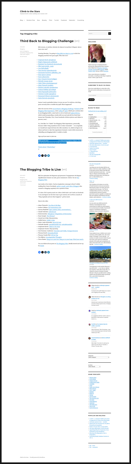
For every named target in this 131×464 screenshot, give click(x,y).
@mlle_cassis (49, 66)
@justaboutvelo (52, 70)
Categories (90, 355)
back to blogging (24, 51)
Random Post (31, 20)
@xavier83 (51, 98)
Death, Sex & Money (94, 387)
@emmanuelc (54, 96)
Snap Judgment (93, 401)
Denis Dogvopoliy (43, 91)
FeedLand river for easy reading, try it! (97, 111)
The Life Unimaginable (94, 154)
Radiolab (91, 392)
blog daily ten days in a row (65, 53)
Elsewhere (91, 153)
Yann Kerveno (42, 70)
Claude (42, 245)
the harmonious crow (54, 207)
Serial (90, 385)
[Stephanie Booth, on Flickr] (99, 53)
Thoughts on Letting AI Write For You (98, 263)
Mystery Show (92, 377)
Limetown (91, 403)
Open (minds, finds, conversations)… (60, 209)
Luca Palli (41, 68)
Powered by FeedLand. (97, 132)
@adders (50, 85)
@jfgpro (54, 79)
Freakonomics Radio (94, 382)
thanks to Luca (53, 140)
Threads (95, 69)
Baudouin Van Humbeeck (45, 64)
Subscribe (91, 99)
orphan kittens (75, 113)
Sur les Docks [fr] (93, 408)
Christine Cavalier (43, 94)
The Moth (91, 400)
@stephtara (52, 60)
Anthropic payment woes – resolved (98, 143)
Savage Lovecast (93, 380)
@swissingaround (51, 83)
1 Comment (23, 185)
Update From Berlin (94, 148)
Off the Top (54, 235)
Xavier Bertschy (43, 98)
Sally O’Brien (42, 83)
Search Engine (92, 149)
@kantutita (45, 77)
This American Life (94, 398)
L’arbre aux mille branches (95, 199)
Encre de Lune (57, 222)
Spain (66, 111)
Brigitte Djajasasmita (44, 62)
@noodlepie (52, 89)
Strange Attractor (72, 231)
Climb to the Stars (30, 11)
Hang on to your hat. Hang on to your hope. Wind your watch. (65, 239)
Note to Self (92, 406)
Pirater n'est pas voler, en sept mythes (98, 426)
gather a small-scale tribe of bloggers (68, 186)
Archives (90, 365)
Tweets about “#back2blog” (46, 147)
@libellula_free (56, 72)
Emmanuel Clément (44, 96)
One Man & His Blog (54, 205)
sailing (61, 111)
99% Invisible (92, 396)
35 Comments (23, 56)
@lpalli (46, 68)
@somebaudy (58, 64)
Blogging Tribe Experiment (46, 111)
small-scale (23, 182)
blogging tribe (29, 52)
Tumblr (56, 20)
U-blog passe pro (93, 151)
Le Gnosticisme (93, 146)
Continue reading (93, 178)
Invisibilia (91, 384)
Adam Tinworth (43, 85)
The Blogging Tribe (62, 243)
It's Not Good (92, 156)
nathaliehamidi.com (55, 224)
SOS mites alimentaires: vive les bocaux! (99, 145)
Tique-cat (91, 181)
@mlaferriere (54, 87)
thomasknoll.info (52, 233)
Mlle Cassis (41, 66)
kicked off (78, 108)
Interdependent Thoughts (54, 237)
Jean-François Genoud (45, 79)
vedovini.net (52, 211)
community (23, 181)
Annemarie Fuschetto (44, 72)
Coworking (80, 20)
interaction (29, 181)
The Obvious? (51, 216)
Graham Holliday (43, 89)
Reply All (91, 393)
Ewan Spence (42, 74)
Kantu (40, 77)
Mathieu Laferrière (44, 87)
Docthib (93, 324)
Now (38, 20)
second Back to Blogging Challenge (63, 108)
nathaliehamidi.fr (67, 224)
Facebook (64, 20)
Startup (91, 395)
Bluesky (44, 20)
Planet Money (92, 388)
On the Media (92, 379)
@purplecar (52, 94)
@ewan (48, 74)
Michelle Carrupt (43, 81)
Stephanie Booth (43, 60)
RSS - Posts (92, 445)
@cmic (51, 81)
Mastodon (72, 20)
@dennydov (52, 91)
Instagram (101, 69)
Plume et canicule (93, 230)
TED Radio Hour (93, 404)
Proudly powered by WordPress (37, 457)
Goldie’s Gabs (51, 220)
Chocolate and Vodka (60, 231)
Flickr (50, 20)
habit (21, 54)
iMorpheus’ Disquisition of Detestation (59, 214)
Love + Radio (92, 390)
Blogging (22, 49)
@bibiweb (54, 62)
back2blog (22, 52)
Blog (21, 20)
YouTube (90, 69)
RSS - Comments (93, 447)
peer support (26, 54)
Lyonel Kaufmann (95, 337)
